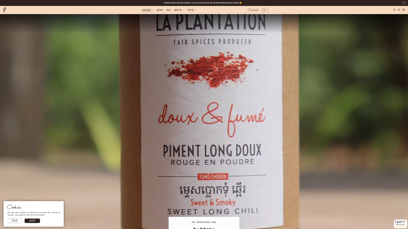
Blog (168, 10)
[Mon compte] (399, 10)
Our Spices (146, 10)
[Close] (404, 3)
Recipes (160, 10)
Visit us (191, 10)
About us (178, 10)
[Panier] (403, 10)
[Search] (394, 10)
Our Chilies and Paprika (203, 222)
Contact (253, 10)
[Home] (5, 9)
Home (193, 222)
